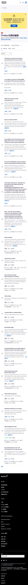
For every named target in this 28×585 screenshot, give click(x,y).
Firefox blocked (8, 237)
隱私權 (2, 578)
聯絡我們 (3, 583)
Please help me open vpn (10, 393)
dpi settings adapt (9, 327)
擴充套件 (12, 305)
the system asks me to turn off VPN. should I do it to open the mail (13, 448)
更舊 (2, 466)
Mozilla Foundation (8, 565)
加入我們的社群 (4, 492)
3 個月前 (14, 420)
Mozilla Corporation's (9, 563)
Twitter (3, 489)
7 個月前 (14, 321)
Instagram (6, 560)
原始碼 (2, 487)
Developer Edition (5, 519)
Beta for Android (5, 524)
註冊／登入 (3, 536)
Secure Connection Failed (10, 119)
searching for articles (9, 258)
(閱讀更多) (16, 108)
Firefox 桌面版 (4, 504)
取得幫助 (3, 546)
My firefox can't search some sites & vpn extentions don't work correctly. (13, 59)
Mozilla (4, 476)
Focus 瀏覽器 (4, 511)
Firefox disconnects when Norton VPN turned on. (10, 372)
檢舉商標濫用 (4, 485)
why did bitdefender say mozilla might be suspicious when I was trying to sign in (14, 349)
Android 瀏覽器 (4, 507)
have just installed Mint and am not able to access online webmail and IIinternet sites (15, 162)
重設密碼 (3, 541)
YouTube (3, 560)
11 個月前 (13, 290)
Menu (23, 3)
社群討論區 (4, 7)
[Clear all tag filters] (21, 45)
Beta (2, 521)
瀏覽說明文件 (4, 494)
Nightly (3, 526)
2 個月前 (14, 463)
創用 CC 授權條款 (21, 569)
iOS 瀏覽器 (3, 509)
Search (20, 3)
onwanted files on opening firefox (12, 312)
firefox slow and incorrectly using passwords (11, 99)
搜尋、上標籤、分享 (15, 267)
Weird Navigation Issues (10, 426)
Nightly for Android (6, 529)
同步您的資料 (4, 543)
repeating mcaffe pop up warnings (13, 408)
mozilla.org (4, 573)
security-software (15, 45)
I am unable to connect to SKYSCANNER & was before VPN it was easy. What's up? (14, 80)
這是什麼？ (3, 539)
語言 (2, 553)
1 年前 (17, 252)
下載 (2, 502)
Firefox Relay (7, 296)
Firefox (7, 73)
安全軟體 (12, 73)
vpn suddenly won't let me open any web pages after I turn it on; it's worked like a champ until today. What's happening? (14, 141)
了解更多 (14, 25)
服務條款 (3, 576)
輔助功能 (12, 341)
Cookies (3, 580)
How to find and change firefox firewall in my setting (11, 275)
